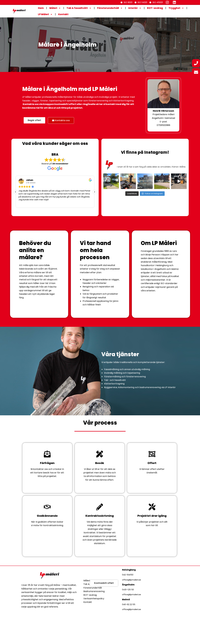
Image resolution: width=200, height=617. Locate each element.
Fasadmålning (111, 369)
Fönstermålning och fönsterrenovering (125, 376)
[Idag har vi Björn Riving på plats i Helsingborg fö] (128, 181)
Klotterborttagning (114, 383)
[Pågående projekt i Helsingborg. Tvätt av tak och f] (145, 181)
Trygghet (174, 8)
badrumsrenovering (150, 387)
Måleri (53, 8)
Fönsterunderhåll (108, 8)
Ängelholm (128, 584)
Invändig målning (113, 372)
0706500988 (163, 125)
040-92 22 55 (128, 604)
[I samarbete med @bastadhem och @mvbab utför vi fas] (111, 181)
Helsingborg (129, 569)
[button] (94, 192)
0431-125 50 (128, 589)
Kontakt (63, 14)
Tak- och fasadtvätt (115, 380)
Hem (41, 8)
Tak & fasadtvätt (77, 8)
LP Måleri (43, 14)
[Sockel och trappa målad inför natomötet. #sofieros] (162, 181)
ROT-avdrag (155, 8)
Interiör (133, 8)
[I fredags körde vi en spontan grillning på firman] (179, 181)
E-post (163, 121)
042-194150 (127, 574)
